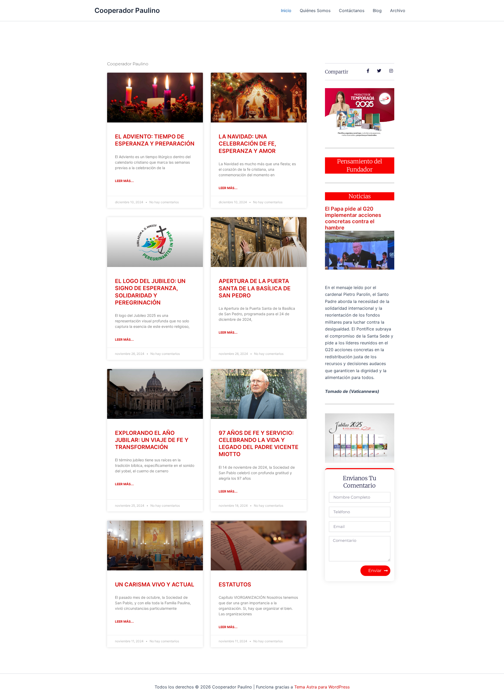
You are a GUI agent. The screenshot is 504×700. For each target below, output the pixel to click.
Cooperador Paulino (127, 10)
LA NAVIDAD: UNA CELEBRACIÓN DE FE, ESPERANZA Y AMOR (247, 143)
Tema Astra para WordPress (322, 687)
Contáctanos (351, 10)
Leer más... (124, 181)
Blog (377, 10)
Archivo (397, 10)
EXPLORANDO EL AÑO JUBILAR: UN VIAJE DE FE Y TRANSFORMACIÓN (151, 440)
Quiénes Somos (315, 10)
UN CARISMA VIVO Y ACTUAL (154, 584)
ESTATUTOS (235, 584)
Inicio (286, 10)
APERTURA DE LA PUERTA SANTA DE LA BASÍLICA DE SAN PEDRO (255, 288)
